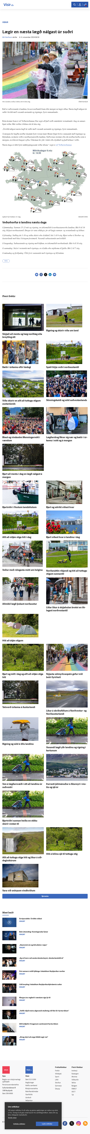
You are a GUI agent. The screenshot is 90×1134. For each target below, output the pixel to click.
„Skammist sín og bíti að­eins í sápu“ (33, 945)
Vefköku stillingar (19, 1124)
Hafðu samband (31, 1086)
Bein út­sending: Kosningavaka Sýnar (33, 932)
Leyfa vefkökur (47, 1124)
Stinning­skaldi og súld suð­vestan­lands (66, 400)
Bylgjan (74, 1086)
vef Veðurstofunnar (63, 144)
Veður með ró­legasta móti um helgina (22, 570)
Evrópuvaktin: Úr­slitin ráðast (30, 919)
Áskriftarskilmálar (31, 1092)
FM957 (74, 1089)
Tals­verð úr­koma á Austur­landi (18, 707)
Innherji (74, 1071)
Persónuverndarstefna (10, 1085)
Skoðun (58, 1083)
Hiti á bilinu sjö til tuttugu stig (61, 854)
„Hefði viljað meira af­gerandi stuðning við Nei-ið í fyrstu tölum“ (44, 1011)
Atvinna (74, 1077)
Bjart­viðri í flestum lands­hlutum (19, 507)
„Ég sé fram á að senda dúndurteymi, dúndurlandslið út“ (41, 958)
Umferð (28, 1098)
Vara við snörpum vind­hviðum (18, 891)
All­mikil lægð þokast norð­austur (19, 604)
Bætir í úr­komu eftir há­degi (16, 367)
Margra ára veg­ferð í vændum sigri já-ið (34, 998)
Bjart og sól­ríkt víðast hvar (60, 507)
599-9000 (9, 1094)
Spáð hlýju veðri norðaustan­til (62, 367)
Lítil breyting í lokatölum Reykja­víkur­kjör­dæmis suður (40, 984)
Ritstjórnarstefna (31, 1089)
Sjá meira (45, 896)
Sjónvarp (58, 1086)
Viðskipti (58, 1074)
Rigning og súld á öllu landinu (18, 744)
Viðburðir (75, 1080)
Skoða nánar (12, 1118)
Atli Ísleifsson (7, 37)
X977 (73, 1092)
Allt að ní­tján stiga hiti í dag (16, 537)
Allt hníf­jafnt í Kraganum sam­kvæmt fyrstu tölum (38, 1024)
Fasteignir (75, 1074)
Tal (73, 1095)
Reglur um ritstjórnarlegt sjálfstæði (11, 1081)
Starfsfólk (28, 1095)
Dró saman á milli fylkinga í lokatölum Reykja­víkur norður (42, 971)
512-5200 (32, 1080)
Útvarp (57, 1089)
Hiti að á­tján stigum (12, 641)
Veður (6, 261)
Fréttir (57, 1071)
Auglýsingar (29, 1083)
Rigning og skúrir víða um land (62, 331)
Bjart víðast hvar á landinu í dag (63, 537)
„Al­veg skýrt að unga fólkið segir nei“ (33, 1037)
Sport (57, 1077)
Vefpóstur (29, 1101)
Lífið (56, 1080)
